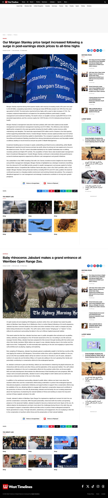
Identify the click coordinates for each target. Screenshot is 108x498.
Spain (77, 6)
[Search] (105, 2)
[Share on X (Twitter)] (91, 50)
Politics (38, 2)
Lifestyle (52, 2)
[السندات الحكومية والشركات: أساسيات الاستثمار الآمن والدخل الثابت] (93, 177)
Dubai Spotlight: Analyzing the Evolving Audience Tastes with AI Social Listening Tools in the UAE (95, 140)
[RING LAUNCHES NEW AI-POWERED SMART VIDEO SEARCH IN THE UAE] (85, 110)
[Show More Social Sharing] (104, 50)
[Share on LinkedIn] (97, 50)
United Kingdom (38, 6)
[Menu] (3, 2)
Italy (66, 6)
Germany (54, 6)
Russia (72, 6)
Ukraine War (28, 6)
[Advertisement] (54, 20)
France (61, 6)
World (31, 2)
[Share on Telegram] (100, 50)
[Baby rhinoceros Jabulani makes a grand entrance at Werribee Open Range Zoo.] (40, 294)
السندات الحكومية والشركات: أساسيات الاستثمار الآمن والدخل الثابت (93, 187)
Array (4, 216)
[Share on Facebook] (88, 50)
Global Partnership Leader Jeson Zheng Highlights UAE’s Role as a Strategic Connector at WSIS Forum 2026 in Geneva (97, 89)
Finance (5, 38)
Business (44, 2)
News (23, 2)
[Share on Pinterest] (94, 50)
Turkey (83, 6)
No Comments (16, 50)
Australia (5, 253)
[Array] (14, 207)
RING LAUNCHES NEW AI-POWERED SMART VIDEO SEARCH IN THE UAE (95, 110)
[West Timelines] (11, 2)
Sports (59, 2)
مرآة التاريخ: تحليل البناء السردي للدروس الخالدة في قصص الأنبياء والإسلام (94, 163)
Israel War (19, 6)
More (65, 2)
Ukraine (89, 6)
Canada (47, 6)
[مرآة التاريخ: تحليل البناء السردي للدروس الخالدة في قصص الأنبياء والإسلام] (93, 153)
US (27, 2)
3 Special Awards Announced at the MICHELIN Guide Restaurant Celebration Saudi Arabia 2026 (96, 100)
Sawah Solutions (35, 494)
